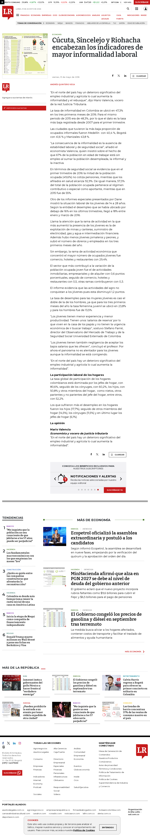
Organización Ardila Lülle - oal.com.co (135, 812)
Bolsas (10, 633)
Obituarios (59, 780)
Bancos (69, 23)
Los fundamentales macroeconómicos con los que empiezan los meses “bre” (20, 557)
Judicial (26, 703)
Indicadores (39, 776)
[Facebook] (112, 76)
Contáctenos (105, 762)
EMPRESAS (46, 15)
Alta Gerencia (60, 748)
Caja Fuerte (59, 752)
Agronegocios (40, 748)
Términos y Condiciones (110, 769)
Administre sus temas (16, 108)
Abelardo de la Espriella (98, 23)
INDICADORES (133, 15)
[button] (54, 479)
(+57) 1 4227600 (10, 763)
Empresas (38, 766)
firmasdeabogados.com (84, 810)
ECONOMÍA (36, 15)
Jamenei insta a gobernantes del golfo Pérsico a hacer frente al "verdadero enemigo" (32, 687)
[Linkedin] (125, 76)
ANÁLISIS (96, 15)
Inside (76, 776)
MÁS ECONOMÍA (133, 651)
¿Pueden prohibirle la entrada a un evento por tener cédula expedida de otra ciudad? (34, 712)
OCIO (55, 15)
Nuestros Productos (108, 758)
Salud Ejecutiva (81, 787)
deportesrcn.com (10, 817)
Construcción (14, 570)
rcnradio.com (55, 813)
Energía (76, 676)
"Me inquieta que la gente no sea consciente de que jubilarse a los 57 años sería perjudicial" (84, 714)
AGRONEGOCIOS (83, 15)
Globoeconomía (82, 769)
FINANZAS (25, 15)
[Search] (128, 8)
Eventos (77, 766)
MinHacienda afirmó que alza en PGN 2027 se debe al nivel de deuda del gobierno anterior (105, 578)
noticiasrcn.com (72, 813)
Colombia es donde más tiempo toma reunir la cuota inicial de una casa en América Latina (21, 600)
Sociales (37, 794)
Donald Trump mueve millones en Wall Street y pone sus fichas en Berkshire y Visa (21, 641)
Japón (122, 23)
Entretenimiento (131, 676)
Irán (25, 676)
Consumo (127, 703)
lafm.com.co (89, 813)
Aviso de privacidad (108, 765)
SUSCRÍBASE (142, 2)
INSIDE (143, 15)
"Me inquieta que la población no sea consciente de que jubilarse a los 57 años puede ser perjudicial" (20, 535)
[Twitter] (118, 76)
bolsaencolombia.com (110, 810)
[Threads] (4, 747)
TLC (114, 23)
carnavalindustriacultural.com (16, 813)
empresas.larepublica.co (58, 810)
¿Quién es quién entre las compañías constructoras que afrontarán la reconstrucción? (20, 579)
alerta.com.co (104, 813)
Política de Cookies (84, 830)
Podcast (37, 787)
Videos (57, 794)
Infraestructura (60, 776)
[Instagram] (20, 744)
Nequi (60, 23)
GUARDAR (141, 76)
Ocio (76, 780)
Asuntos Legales (41, 752)
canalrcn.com (39, 813)
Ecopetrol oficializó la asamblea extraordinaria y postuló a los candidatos (104, 538)
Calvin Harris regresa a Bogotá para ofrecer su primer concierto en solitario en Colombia (135, 687)
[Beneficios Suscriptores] (136, 8)
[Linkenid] (15, 744)
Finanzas (79, 23)
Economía (50, 23)
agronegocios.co (35, 810)
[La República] (7, 15)
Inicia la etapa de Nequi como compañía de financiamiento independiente (21, 620)
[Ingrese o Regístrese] (145, 9)
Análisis (77, 748)
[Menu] (18, 15)
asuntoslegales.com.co (13, 810)
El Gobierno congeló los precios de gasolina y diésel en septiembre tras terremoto (106, 619)
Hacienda (11, 549)
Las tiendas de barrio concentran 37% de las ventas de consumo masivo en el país (135, 712)
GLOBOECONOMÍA (67, 15)
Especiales (59, 766)
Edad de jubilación (136, 23)
